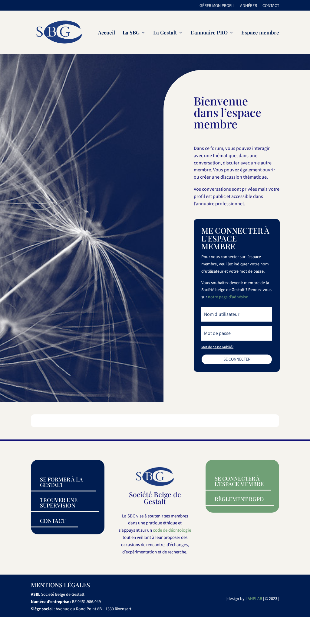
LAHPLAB (254, 598)
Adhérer (248, 5)
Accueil (106, 33)
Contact (270, 5)
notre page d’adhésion (228, 297)
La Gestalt (165, 33)
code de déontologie (172, 530)
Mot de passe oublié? (217, 347)
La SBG (131, 33)
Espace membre (260, 33)
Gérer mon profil (217, 5)
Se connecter (236, 359)
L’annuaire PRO (209, 33)
